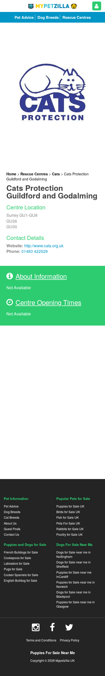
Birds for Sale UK (68, 512)
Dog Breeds (12, 512)
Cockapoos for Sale (17, 558)
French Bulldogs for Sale (21, 552)
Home (11, 173)
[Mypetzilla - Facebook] (52, 629)
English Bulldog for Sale (20, 580)
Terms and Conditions (41, 640)
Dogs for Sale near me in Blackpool (73, 594)
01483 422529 (34, 251)
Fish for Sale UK (67, 517)
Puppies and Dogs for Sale (25, 544)
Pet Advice (11, 506)
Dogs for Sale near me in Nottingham (73, 554)
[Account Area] (96, 6)
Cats (56, 173)
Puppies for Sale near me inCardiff (73, 574)
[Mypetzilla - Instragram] (36, 629)
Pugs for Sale (13, 569)
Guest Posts (12, 529)
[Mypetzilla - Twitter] (69, 629)
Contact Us (11, 534)
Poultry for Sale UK (69, 534)
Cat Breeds (11, 517)
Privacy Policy (69, 640)
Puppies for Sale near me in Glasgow (75, 604)
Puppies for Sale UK (70, 506)
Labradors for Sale (17, 563)
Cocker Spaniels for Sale (21, 575)
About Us (10, 523)
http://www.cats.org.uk (43, 246)
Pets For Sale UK (68, 523)
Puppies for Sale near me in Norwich (75, 584)
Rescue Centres (34, 173)
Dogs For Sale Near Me (74, 544)
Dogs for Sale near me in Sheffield (73, 564)
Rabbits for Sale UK (70, 529)
